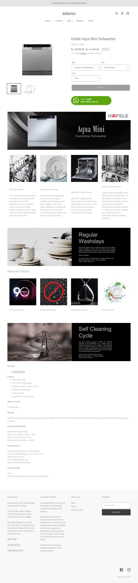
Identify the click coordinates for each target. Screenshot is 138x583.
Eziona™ (128, 577)
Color (74, 73)
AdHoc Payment (77, 510)
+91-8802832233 (13, 545)
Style (73, 62)
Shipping (83, 53)
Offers (73, 503)
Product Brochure (18, 371)
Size (102, 62)
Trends (73, 506)
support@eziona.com (15, 550)
